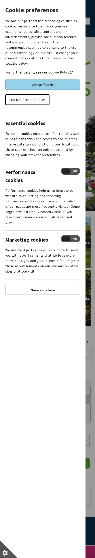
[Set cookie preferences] (9, 549)
